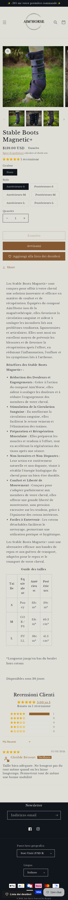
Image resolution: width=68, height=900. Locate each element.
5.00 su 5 (43, 702)
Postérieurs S (45, 187)
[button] (5, 22)
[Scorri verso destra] (64, 119)
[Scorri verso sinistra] (4, 119)
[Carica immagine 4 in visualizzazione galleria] (51, 118)
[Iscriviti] (57, 815)
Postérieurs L (46, 203)
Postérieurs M (47, 195)
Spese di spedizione (13, 153)
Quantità (8, 211)
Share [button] (11, 267)
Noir (12, 173)
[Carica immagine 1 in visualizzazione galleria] (16, 118)
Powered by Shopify (42, 898)
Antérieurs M (18, 195)
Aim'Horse (28, 898)
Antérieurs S (18, 187)
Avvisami (34, 246)
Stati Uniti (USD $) (32, 853)
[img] (11, 752)
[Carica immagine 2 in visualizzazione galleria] (34, 118)
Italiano (32, 872)
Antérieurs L (18, 203)
